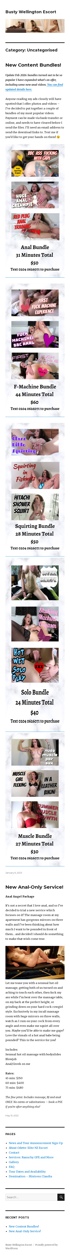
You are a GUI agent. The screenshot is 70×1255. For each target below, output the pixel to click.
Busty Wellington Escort (30, 12)
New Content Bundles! (33, 65)
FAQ (11, 1167)
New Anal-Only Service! (34, 887)
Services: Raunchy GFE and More (31, 1157)
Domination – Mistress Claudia (30, 1176)
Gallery (14, 1162)
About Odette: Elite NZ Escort (28, 1147)
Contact (14, 1152)
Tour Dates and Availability (27, 1171)
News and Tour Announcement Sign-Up (36, 1143)
